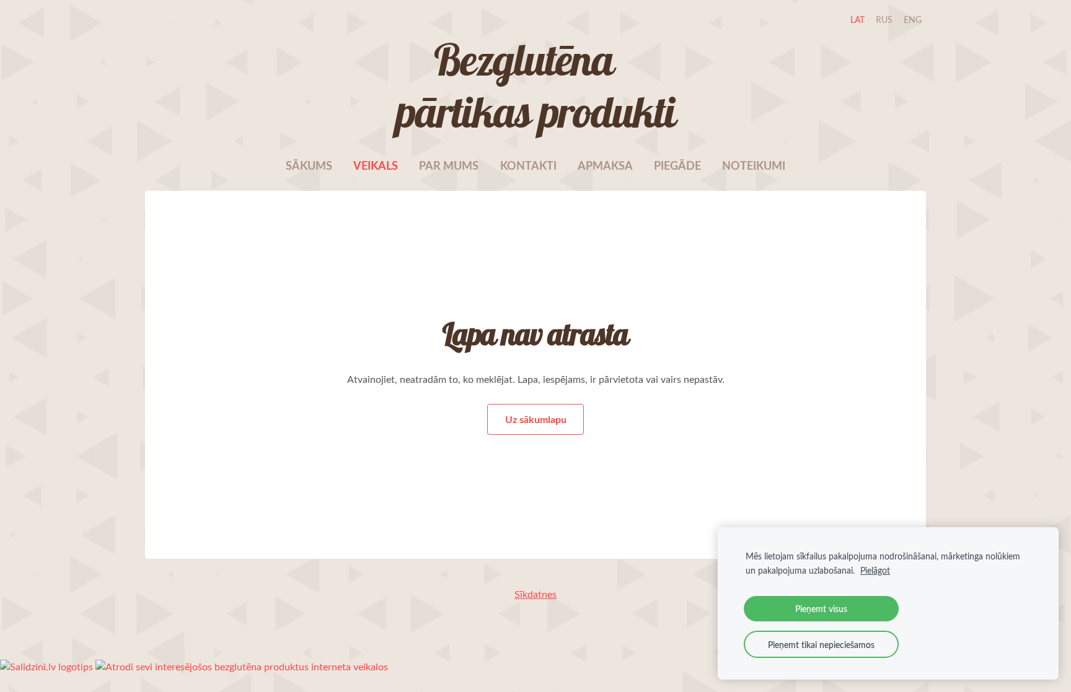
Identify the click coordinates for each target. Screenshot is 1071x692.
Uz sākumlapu (535, 419)
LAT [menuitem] (857, 19)
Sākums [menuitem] (309, 165)
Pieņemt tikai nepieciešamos (821, 644)
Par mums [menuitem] (448, 165)
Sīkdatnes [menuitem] (535, 594)
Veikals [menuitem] (375, 165)
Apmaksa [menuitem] (605, 165)
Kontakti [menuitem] (528, 165)
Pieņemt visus (821, 608)
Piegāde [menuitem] (677, 165)
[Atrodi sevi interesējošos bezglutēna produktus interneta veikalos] (241, 666)
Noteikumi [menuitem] (753, 165)
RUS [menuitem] (884, 19)
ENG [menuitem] (913, 19)
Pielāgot (875, 570)
